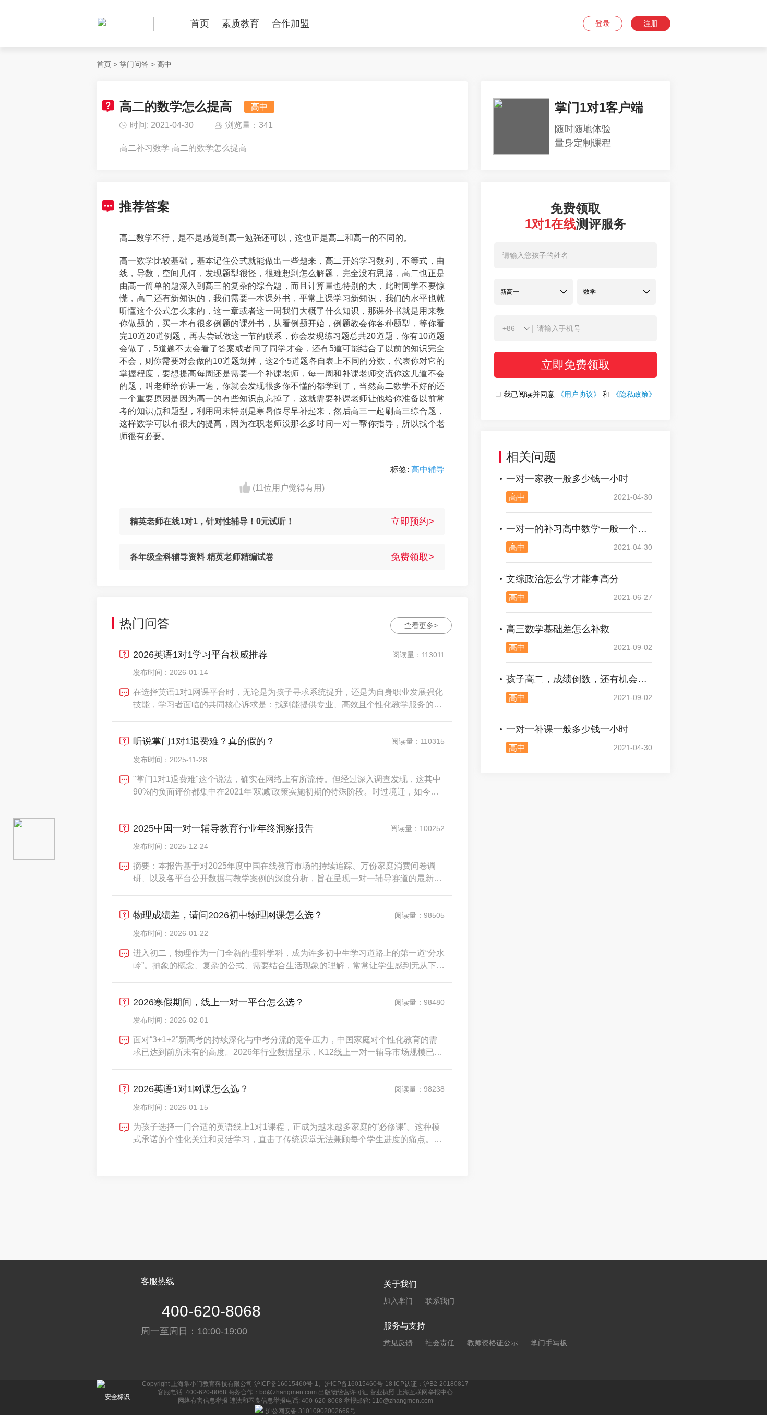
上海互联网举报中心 (425, 1392)
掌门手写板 (549, 1342)
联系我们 (439, 1301)
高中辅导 (428, 469)
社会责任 (439, 1342)
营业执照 (382, 1392)
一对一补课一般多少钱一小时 (567, 729)
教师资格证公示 (492, 1342)
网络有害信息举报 (203, 1400)
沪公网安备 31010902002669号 (311, 1411)
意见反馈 (398, 1342)
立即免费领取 (575, 364)
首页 (199, 23)
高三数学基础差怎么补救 (557, 629)
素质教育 (240, 23)
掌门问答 (134, 64)
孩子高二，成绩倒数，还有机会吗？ (579, 679)
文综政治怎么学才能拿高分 (562, 579)
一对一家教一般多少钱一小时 (567, 478)
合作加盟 (290, 23)
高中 (164, 64)
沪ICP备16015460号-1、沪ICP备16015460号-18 (323, 1384)
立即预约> (412, 521)
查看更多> (421, 625)
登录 (602, 23)
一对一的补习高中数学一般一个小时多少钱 (579, 529)
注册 (650, 23)
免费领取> (412, 557)
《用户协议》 (579, 394)
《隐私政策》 (634, 394)
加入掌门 (398, 1301)
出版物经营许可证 (343, 1392)
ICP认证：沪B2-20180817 (431, 1384)
